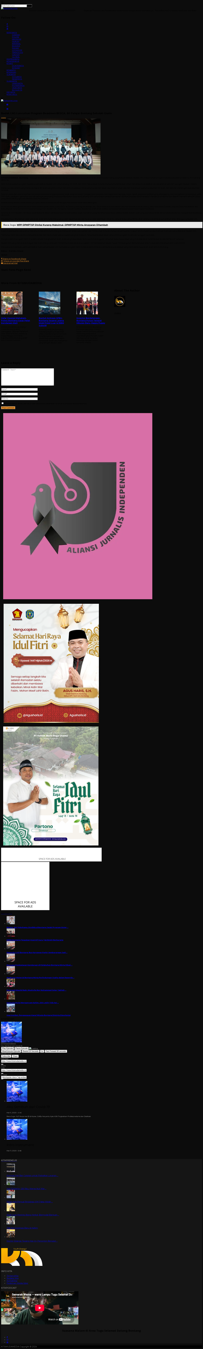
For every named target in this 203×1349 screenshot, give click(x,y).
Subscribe (6, 1056)
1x (42, 1051)
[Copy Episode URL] (2, 1073)
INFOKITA (11, 92)
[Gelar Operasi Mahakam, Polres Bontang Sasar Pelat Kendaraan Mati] (15, 303)
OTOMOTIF (17, 50)
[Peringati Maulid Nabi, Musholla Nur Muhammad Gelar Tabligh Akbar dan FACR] (11, 986)
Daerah (18, 118)
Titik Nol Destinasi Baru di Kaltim (22, 1228)
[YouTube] (7, 1342)
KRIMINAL (16, 43)
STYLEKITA (17, 77)
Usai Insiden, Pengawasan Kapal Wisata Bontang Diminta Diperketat (39, 1015)
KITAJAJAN (11, 72)
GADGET (16, 54)
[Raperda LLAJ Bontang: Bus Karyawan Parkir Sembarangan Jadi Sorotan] (11, 949)
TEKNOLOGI (17, 52)
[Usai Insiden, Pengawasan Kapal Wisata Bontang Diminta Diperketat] (11, 1011)
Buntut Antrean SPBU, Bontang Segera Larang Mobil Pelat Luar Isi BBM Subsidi (51, 322)
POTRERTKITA (18, 85)
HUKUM (15, 41)
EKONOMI (16, 39)
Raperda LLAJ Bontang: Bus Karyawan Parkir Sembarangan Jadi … (37, 952)
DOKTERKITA (18, 66)
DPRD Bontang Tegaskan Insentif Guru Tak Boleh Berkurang (35, 940)
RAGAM (15, 48)
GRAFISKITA (17, 83)
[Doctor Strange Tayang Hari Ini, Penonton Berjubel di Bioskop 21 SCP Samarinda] (11, 1237)
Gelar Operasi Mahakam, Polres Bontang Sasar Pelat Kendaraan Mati (15, 320)
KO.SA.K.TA (17, 90)
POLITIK (15, 37)
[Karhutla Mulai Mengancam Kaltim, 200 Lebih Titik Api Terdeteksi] (11, 999)
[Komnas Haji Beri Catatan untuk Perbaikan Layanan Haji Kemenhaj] (11, 1171)
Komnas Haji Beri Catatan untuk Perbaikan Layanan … (32, 1175)
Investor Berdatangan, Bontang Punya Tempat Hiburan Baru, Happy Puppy (91, 320)
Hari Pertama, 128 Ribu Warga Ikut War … (26, 1188)
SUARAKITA (12, 81)
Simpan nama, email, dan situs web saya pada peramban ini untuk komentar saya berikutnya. (45, 403)
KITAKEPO (11, 70)
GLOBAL (16, 57)
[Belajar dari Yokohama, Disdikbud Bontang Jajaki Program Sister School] (11, 924)
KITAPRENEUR (13, 61)
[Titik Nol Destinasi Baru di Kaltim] (11, 1223)
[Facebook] (7, 1337)
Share (15, 1056)
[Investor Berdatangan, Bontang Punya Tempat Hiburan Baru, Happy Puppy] (91, 303)
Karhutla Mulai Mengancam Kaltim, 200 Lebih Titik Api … (33, 1003)
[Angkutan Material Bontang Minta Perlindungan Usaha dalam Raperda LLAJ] (11, 974)
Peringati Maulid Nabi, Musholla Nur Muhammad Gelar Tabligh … (36, 990)
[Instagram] (7, 1340)
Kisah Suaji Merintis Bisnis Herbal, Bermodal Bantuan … (33, 1215)
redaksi (3, 118)
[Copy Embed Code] (2, 1078)
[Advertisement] (101, 371)
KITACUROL (12, 94)
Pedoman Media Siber (17, 1283)
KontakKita (12, 1281)
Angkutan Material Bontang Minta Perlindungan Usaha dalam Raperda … (40, 978)
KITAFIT (10, 63)
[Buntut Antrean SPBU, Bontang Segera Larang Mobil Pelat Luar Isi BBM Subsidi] (53, 303)
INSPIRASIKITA (13, 59)
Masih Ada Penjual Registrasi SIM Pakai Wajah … (30, 1202)
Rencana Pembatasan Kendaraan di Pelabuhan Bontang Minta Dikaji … (39, 965)
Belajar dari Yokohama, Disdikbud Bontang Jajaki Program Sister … (37, 927)
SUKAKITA (11, 74)
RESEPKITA (17, 79)
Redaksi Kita (13, 1278)
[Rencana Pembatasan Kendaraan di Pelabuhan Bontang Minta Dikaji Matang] (11, 961)
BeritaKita (10, 118)
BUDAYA (16, 46)
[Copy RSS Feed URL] (2, 1064)
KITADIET (16, 68)
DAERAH (16, 35)
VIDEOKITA (17, 88)
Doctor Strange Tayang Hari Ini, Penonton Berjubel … (32, 1241)
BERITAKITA (12, 32)
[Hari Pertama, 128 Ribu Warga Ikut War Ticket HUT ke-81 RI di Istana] (11, 1184)
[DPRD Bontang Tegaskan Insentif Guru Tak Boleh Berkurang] (11, 936)
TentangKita (12, 1276)
